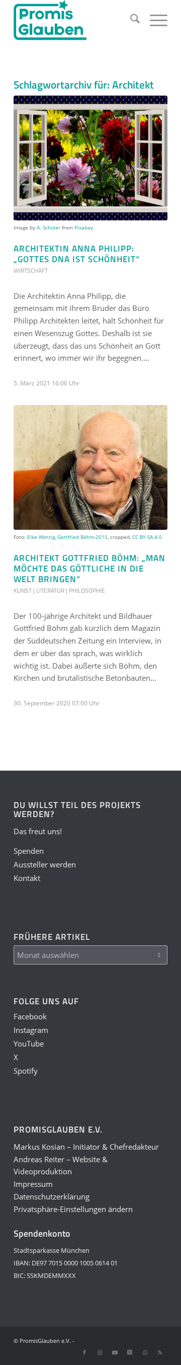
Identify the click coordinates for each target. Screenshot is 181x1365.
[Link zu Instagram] (99, 1352)
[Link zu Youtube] (114, 1352)
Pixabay (83, 227)
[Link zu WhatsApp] (144, 1352)
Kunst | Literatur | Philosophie (59, 590)
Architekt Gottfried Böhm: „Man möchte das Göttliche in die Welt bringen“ (89, 568)
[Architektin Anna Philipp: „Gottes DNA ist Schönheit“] (90, 158)
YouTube (29, 1043)
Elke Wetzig (41, 536)
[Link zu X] (129, 1352)
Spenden (29, 851)
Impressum (33, 1184)
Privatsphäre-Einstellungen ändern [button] (73, 1209)
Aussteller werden (45, 864)
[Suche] (130, 20)
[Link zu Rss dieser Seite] (159, 1352)
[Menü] (153, 20)
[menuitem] (130, 20)
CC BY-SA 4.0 (147, 536)
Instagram (31, 1030)
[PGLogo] (75, 20)
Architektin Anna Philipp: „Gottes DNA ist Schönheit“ (77, 253)
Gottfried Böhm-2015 (82, 536)
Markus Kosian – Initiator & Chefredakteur (86, 1147)
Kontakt (27, 878)
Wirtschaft (31, 270)
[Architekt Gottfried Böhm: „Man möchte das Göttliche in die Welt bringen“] (90, 467)
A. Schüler (48, 227)
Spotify (26, 1071)
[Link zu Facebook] (84, 1352)
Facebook (30, 1016)
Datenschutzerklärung (51, 1196)
